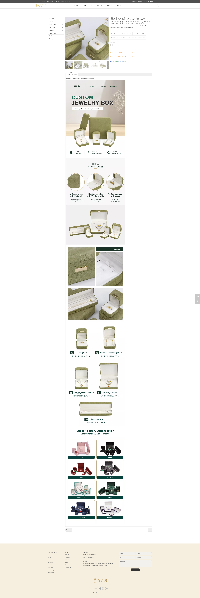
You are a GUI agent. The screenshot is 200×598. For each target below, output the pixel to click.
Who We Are (68, 554)
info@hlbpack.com (151, 1)
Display (51, 21)
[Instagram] (103, 588)
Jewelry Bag (52, 33)
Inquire (120, 52)
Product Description (72, 74)
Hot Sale (51, 18)
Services (67, 557)
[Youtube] (100, 588)
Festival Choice (53, 36)
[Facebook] (93, 588)
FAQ (66, 562)
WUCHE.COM (118, 592)
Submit (135, 569)
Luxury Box (52, 30)
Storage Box (52, 39)
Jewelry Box (52, 24)
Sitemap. (106, 592)
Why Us (67, 560)
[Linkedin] (96, 588)
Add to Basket (121, 56)
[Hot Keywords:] (157, 5)
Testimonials (68, 567)
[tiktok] (106, 588)
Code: (68, 71)
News (66, 565)
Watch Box (52, 27)
